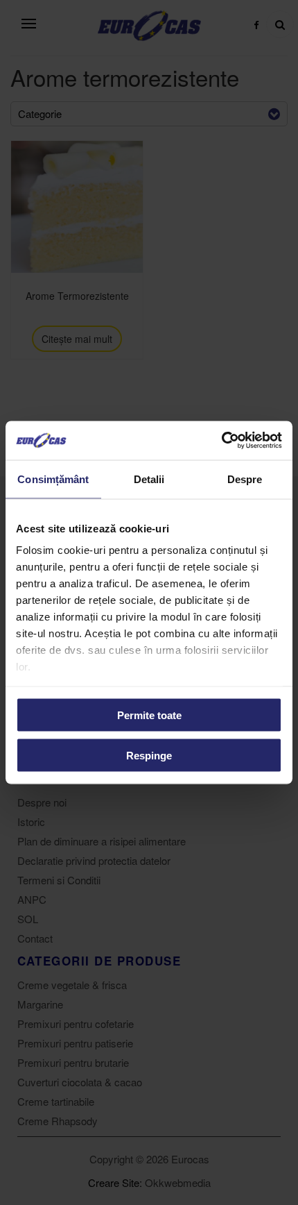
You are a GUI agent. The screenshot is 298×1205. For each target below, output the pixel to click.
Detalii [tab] (149, 478)
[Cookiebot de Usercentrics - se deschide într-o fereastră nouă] (221, 441)
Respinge (149, 755)
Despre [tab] (245, 478)
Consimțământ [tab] (53, 478)
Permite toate (149, 715)
